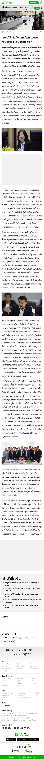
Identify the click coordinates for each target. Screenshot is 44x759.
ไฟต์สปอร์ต (5, 695)
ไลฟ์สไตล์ (4, 685)
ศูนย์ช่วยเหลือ (20, 715)
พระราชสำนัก (5, 664)
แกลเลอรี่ (4, 698)
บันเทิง (3, 681)
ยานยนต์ (18, 668)
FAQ (13, 715)
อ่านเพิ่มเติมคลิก (9, 9)
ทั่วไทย (18, 664)
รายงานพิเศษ (5, 678)
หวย (32, 681)
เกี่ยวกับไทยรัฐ (21, 713)
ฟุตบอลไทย (19, 693)
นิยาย (3, 683)
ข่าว (27, 32)
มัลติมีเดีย (19, 685)
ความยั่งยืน (5, 671)
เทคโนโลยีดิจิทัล (13, 637)
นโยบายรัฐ (19, 666)
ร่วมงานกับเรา (12, 713)
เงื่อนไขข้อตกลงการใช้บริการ (9, 720)
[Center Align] (41, 8)
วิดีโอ (18, 683)
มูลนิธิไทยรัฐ (30, 713)
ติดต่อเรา (21, 720)
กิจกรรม (4, 713)
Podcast (33, 683)
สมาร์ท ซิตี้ (22, 637)
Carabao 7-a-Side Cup (23, 698)
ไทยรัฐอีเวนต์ (6, 705)
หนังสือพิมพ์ (20, 678)
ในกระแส (32, 664)
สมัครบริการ (34, 2)
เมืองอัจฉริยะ (31, 637)
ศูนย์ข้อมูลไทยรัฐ (6, 715)
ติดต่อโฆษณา (29, 720)
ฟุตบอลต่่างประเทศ (7, 693)
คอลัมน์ (33, 678)
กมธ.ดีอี (5, 637)
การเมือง (32, 32)
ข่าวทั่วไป (11, 641)
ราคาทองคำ (33, 668)
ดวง (18, 681)
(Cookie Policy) (23, 9)
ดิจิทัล (4, 641)
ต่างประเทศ (33, 666)
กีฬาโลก (18, 695)
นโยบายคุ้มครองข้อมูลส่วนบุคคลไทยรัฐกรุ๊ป (14, 718)
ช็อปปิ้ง (4, 703)
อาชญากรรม (5, 668)
